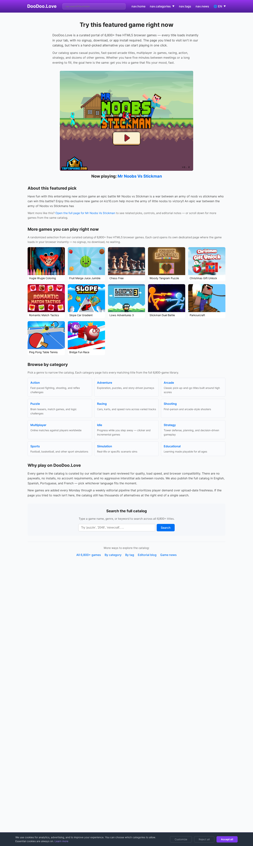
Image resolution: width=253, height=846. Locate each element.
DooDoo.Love (41, 6)
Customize (181, 839)
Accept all (227, 839)
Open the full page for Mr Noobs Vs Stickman (85, 213)
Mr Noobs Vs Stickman (140, 176)
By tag (129, 555)
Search (166, 527)
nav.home (138, 6)
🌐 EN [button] (220, 6)
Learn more (61, 841)
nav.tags (185, 6)
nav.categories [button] (162, 6)
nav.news (202, 6)
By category (113, 555)
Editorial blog (147, 555)
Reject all (204, 839)
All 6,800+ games (88, 555)
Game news (168, 555)
